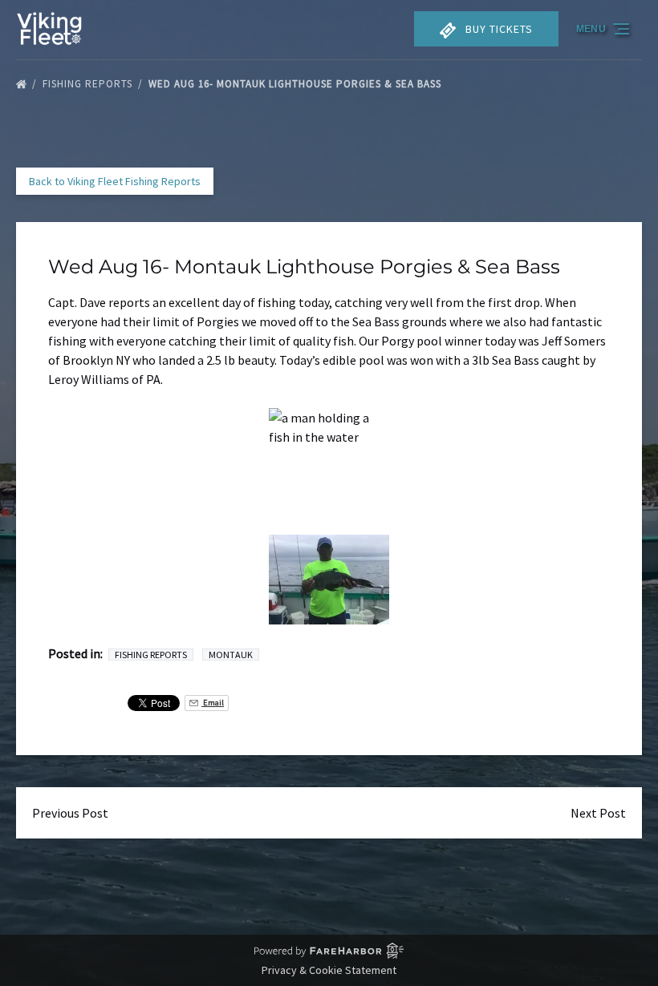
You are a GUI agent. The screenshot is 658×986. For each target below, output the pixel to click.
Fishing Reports (89, 84)
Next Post (598, 813)
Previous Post (70, 813)
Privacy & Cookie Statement (329, 970)
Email (212, 702)
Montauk (231, 655)
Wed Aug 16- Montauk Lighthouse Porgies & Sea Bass (296, 84)
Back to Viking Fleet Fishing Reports (115, 181)
